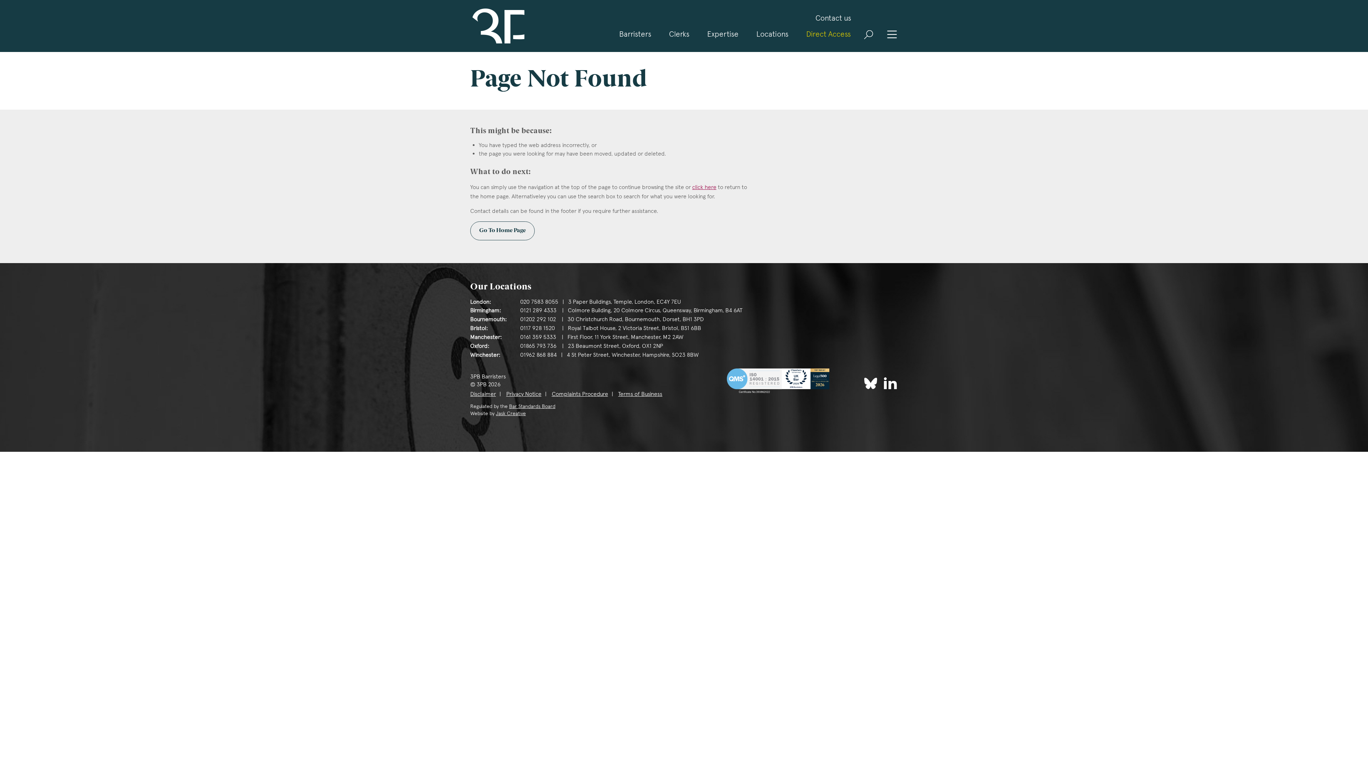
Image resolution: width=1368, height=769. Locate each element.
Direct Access (828, 34)
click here (704, 187)
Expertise (723, 34)
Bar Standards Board (532, 406)
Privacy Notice (524, 394)
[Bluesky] (870, 383)
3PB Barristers (497, 26)
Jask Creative (511, 413)
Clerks (679, 34)
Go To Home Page (502, 231)
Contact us (833, 18)
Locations (772, 34)
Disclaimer (483, 394)
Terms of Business (640, 394)
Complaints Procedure (580, 394)
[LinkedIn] (890, 383)
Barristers (635, 34)
